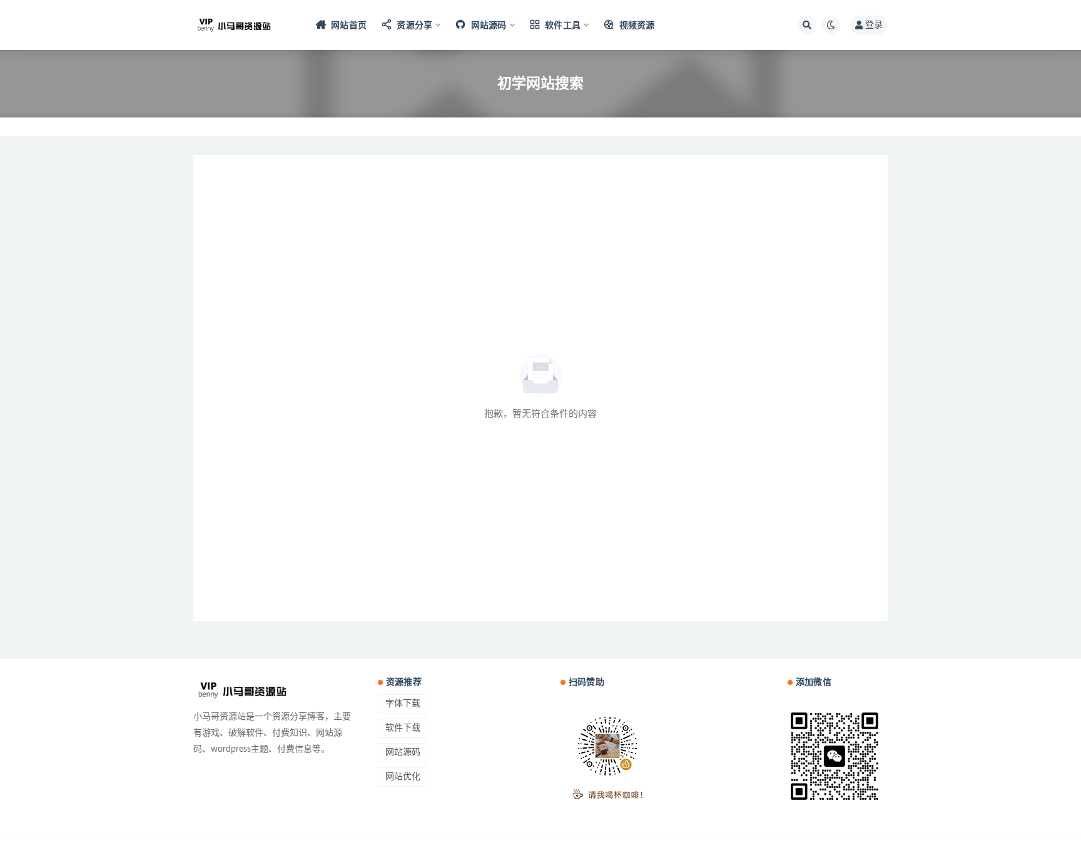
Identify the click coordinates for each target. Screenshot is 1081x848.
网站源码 (402, 752)
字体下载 (402, 703)
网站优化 (402, 776)
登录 (874, 25)
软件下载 (402, 728)
